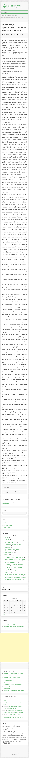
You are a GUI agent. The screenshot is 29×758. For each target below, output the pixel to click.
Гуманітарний (7, 545)
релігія (17, 739)
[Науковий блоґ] (15, 6)
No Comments (11, 36)
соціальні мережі (23, 739)
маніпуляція (4, 737)
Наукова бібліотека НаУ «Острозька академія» (13, 624)
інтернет (19, 726)
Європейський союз (6, 726)
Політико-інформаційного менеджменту (13, 540)
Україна (6, 743)
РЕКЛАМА (12, 739)
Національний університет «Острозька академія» (14, 626)
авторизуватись (5, 503)
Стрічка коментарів (8, 525)
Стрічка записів (7, 523)
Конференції (6, 554)
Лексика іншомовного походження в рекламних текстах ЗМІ (13, 491)
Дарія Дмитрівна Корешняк (9, 702)
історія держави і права (14, 728)
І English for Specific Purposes (11, 562)
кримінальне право (8, 734)
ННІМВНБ (7, 539)
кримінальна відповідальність (20, 732)
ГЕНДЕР (5, 730)
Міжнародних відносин (9, 550)
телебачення (15, 741)
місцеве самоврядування (15, 735)
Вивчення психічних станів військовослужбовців (14, 690)
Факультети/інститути (12, 15)
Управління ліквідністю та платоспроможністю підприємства (14, 486)
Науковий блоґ (3, 15)
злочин (21, 730)
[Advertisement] (14, 647)
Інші (4, 580)
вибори (23, 728)
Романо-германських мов (10, 542)
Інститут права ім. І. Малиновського (12, 549)
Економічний (7, 547)
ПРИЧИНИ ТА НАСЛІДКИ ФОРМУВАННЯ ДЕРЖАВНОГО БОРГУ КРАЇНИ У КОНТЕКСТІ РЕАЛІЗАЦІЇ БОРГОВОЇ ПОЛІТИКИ (14, 716)
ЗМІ (3, 732)
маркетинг (9, 737)
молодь (13, 737)
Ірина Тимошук (6, 34)
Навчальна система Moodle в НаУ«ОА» (12, 623)
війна (20, 728)
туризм (19, 741)
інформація (5, 728)
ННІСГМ (6, 537)
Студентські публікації (8, 552)
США (11, 741)
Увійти (5, 522)
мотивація (17, 737)
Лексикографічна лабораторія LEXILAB (14, 544)
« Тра (3, 614)
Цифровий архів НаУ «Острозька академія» (13, 628)
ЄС (11, 726)
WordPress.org (7, 527)
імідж (15, 726)
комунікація (10, 732)
